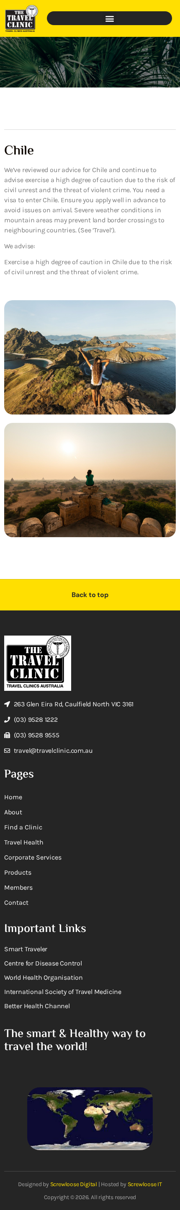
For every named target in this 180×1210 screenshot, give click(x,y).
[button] (109, 18)
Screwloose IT (145, 1184)
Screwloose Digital (73, 1184)
